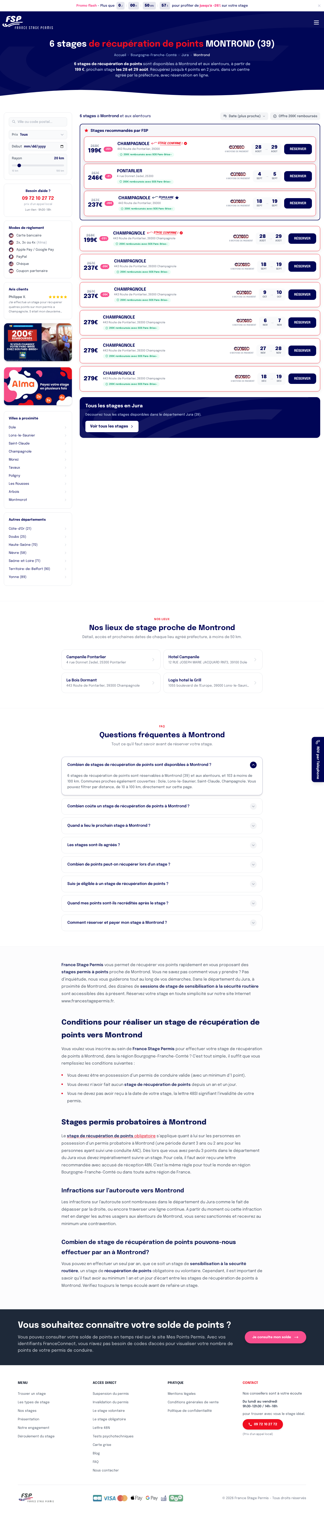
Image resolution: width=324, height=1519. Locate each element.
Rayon (17, 158)
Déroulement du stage (36, 1436)
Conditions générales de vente (193, 1402)
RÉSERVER (298, 149)
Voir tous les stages (109, 426)
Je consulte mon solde (271, 1337)
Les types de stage (34, 1402)
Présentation (28, 1419)
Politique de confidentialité (190, 1410)
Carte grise (102, 1445)
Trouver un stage (32, 1393)
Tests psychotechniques (113, 1436)
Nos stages (27, 1410)
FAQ (96, 1462)
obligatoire (111, 1136)
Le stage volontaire (109, 1410)
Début (17, 146)
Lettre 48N (101, 1428)
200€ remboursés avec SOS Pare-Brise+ (148, 154)
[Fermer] (319, 6)
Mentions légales (182, 1393)
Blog (96, 1453)
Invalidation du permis (111, 1402)
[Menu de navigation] (316, 22)
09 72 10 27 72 (38, 198)
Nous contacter (106, 1470)
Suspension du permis (111, 1393)
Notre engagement (33, 1428)
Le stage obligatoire (109, 1419)
